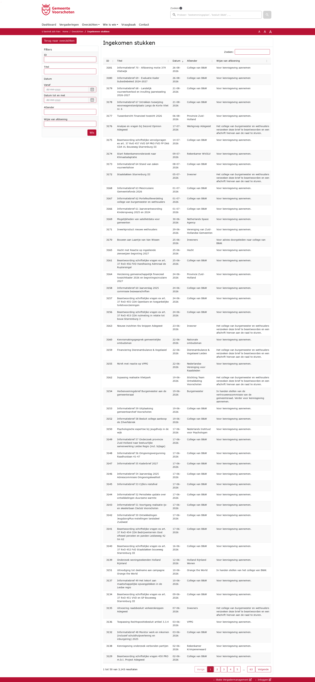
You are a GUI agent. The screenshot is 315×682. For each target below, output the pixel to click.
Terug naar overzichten (59, 40)
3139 (109, 559)
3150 (109, 429)
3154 (109, 391)
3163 (109, 325)
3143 (109, 504)
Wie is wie (109, 24)
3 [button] (224, 669)
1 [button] (212, 669)
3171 (109, 229)
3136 (109, 621)
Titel (46, 66)
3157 (109, 298)
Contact (144, 24)
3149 (109, 439)
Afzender (49, 107)
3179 (109, 88)
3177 (109, 115)
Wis (92, 132)
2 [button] (217, 669)
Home (65, 31)
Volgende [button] (263, 669)
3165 (109, 250)
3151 (109, 570)
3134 (109, 594)
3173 (109, 164)
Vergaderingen (69, 24)
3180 (109, 78)
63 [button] (251, 669)
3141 (109, 528)
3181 (109, 67)
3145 (109, 484)
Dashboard (49, 24)
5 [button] (237, 669)
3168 (109, 188)
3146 (109, 473)
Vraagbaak (128, 24)
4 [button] (230, 669)
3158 (109, 288)
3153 (109, 408)
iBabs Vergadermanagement (232, 679)
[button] (267, 15)
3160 (109, 339)
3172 (109, 174)
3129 (109, 656)
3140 (109, 546)
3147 (109, 463)
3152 (109, 418)
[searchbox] (216, 15)
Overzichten (90, 24)
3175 (109, 139)
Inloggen (263, 679)
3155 (109, 363)
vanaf (47, 84)
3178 (109, 102)
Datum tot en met (54, 95)
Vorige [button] (200, 669)
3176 (109, 126)
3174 (109, 153)
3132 (109, 632)
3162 (109, 377)
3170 (109, 239)
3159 (109, 349)
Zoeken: (229, 51)
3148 (109, 453)
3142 (109, 515)
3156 (109, 312)
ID (45, 54)
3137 (109, 580)
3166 (109, 208)
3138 (109, 645)
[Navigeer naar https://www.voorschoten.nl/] (58, 12)
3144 (109, 494)
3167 (109, 198)
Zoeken (174, 8)
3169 (109, 219)
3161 (109, 260)
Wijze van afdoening (55, 119)
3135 (109, 608)
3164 (109, 274)
